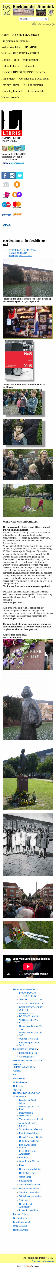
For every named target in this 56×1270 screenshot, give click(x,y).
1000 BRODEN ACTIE (30, 999)
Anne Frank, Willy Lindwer (28, 1124)
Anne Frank (8, 78)
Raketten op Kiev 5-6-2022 (29, 1044)
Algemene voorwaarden (43, 1261)
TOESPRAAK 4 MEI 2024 (22, 250)
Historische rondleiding (30, 1169)
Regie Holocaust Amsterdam (27, 1152)
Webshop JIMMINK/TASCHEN (20, 53)
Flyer (21, 1165)
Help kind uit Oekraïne (25, 34)
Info (16, 59)
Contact (5, 59)
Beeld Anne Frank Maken (27, 1146)
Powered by (28, 1266)
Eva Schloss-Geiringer (29, 1133)
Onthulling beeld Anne (30, 1141)
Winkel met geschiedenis (30, 1196)
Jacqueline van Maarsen (30, 1129)
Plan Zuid (23, 1157)
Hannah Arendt (10, 97)
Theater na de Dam (18, 253)
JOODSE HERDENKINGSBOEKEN (23, 72)
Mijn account (30, 59)
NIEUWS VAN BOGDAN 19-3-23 (28, 1015)
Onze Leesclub (35, 91)
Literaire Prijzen (10, 84)
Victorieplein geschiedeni (31, 1119)
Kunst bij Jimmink (12, 91)
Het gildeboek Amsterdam (25, 1205)
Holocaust (28, 66)
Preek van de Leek (28, 1052)
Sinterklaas (24, 1200)
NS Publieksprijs (33, 84)
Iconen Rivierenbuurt (29, 1210)
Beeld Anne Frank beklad (27, 1101)
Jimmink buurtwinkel (29, 1192)
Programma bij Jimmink (15, 40)
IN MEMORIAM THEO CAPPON (27, 994)
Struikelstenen (25, 1180)
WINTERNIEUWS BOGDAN (28, 1021)
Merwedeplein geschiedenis (26, 1114)
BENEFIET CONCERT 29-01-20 (31, 1008)
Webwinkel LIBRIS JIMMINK (19, 47)
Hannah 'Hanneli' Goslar (30, 1137)
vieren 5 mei (25, 1177)
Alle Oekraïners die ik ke (31, 1003)
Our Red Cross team (28, 1038)
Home (5, 34)
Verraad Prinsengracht (29, 1184)
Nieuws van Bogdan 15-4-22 (30, 1027)
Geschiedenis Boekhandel (34, 78)
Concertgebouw (26, 1056)
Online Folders (10, 66)
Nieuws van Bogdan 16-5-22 (30, 1033)
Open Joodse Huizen (29, 1161)
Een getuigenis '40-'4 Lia (20, 255)
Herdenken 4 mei (27, 1173)
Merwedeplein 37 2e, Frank (29, 1108)
